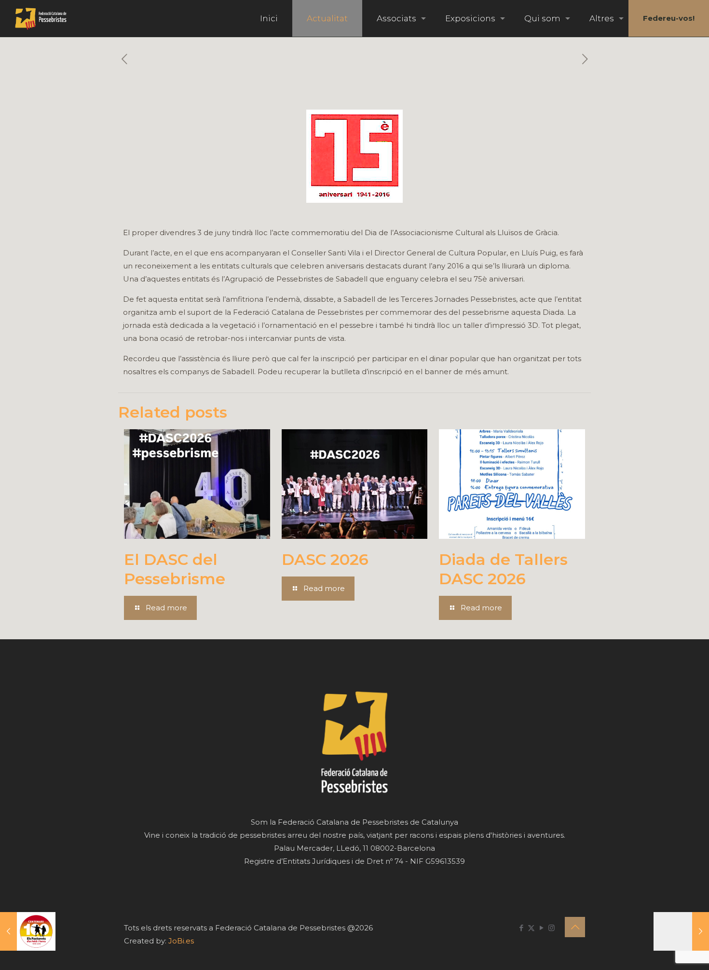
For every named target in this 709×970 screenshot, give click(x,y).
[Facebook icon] (521, 927)
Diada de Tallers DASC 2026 (503, 569)
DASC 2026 (325, 559)
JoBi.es (181, 940)
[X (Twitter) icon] (531, 927)
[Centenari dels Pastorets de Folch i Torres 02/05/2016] (27, 931)
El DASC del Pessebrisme (174, 569)
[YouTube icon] (541, 927)
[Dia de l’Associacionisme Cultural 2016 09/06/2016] (681, 931)
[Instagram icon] (551, 927)
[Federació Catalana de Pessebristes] (41, 18)
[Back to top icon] (575, 927)
